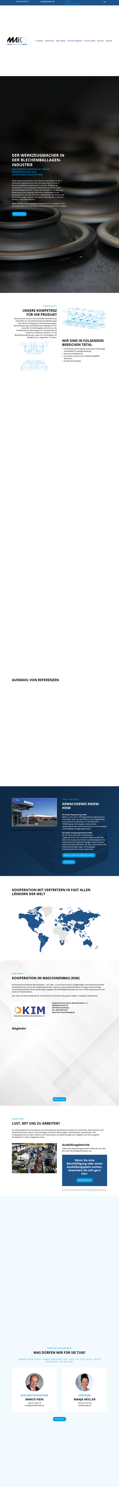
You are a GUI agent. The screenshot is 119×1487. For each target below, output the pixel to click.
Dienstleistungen (81, 572)
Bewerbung (84, 1180)
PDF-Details (19, 460)
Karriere (100, 41)
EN (105, 2)
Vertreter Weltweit (74, 41)
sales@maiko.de (84, 1405)
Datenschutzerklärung (90, 1190)
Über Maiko (60, 41)
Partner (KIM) (89, 41)
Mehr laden (59, 1099)
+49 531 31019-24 (84, 1403)
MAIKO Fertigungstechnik (72, 2)
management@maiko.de (34, 1405)
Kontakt (109, 41)
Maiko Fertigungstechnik (79, 855)
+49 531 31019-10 (34, 1403)
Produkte (39, 41)
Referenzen (49, 41)
